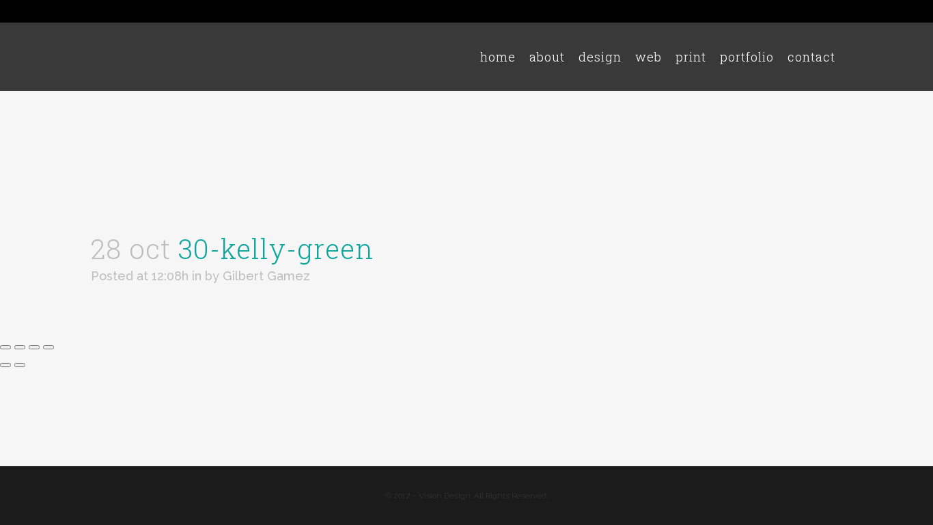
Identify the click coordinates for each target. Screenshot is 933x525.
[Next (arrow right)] (19, 365)
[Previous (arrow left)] (5, 365)
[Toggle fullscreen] (19, 347)
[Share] (34, 347)
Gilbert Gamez (266, 276)
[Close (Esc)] (48, 347)
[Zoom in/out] (5, 347)
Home (668, 125)
